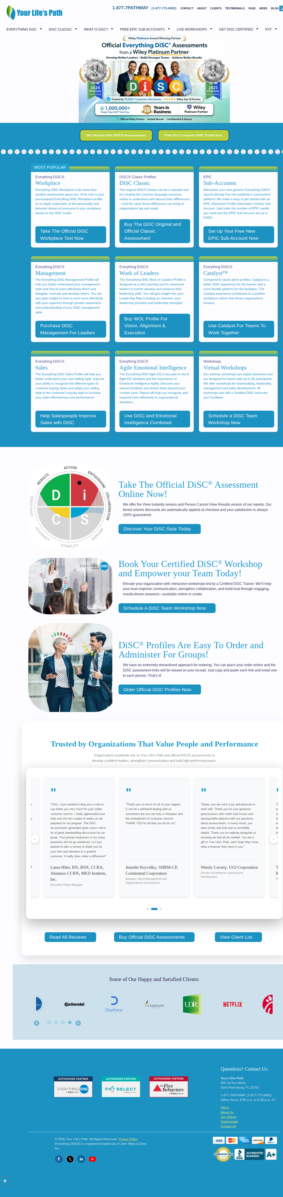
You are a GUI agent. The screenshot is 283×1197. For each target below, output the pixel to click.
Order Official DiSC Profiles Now (157, 689)
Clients (216, 8)
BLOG (275, 8)
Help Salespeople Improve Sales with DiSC (68, 419)
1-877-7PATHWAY (144, 7)
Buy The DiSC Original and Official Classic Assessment (152, 231)
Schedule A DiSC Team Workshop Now (164, 608)
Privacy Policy (128, 1139)
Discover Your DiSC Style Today (157, 528)
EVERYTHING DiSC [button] (21, 29)
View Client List (236, 937)
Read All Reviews (68, 937)
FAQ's (225, 1107)
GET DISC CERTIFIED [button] (236, 29)
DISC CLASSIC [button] (60, 29)
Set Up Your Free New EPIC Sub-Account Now (233, 234)
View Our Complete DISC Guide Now (193, 135)
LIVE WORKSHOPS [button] (192, 29)
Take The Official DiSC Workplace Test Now (64, 234)
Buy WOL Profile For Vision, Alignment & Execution (146, 325)
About (202, 8)
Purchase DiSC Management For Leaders (67, 329)
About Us (227, 1112)
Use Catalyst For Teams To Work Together (237, 329)
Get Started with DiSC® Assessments (116, 135)
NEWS (263, 8)
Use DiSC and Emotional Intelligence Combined (150, 419)
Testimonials (235, 8)
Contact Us (228, 1126)
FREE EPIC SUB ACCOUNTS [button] (142, 29)
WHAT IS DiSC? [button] (96, 29)
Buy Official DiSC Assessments (152, 937)
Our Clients (228, 1117)
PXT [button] (268, 29)
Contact (186, 8)
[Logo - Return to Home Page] (33, 14)
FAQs (252, 8)
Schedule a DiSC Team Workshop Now (232, 419)
